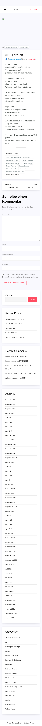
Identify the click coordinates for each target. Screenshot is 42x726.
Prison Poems (11, 166)
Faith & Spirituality (11, 655)
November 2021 (10, 604)
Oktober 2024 (10, 453)
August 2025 (9, 413)
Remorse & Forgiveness (13, 687)
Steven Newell (11, 169)
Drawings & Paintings (12, 647)
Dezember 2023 (10, 498)
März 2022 (9, 587)
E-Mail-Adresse (8, 254)
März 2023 (9, 533)
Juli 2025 (8, 418)
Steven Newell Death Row (15, 171)
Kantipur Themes (29, 723)
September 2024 (11, 458)
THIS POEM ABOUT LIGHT (14, 319)
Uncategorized (10, 704)
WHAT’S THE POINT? (14, 366)
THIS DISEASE (10, 328)
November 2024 (10, 449)
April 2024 (8, 480)
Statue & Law (9, 695)
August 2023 (9, 511)
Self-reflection (10, 691)
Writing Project (10, 709)
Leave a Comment (13, 174)
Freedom (8, 664)
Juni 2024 (8, 471)
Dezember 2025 (10, 400)
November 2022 (10, 551)
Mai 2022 (8, 578)
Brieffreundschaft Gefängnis (20, 157)
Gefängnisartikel (27, 160)
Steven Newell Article (27, 169)
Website (5, 264)
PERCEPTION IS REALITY (25, 373)
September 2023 (11, 507)
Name (4, 244)
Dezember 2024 (10, 444)
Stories (7, 700)
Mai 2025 (8, 426)
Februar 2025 (10, 435)
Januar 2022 (9, 596)
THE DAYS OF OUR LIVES (14, 337)
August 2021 (9, 618)
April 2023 (8, 529)
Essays (7, 651)
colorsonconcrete (11, 47)
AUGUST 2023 (22, 356)
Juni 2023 (8, 520)
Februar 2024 (10, 489)
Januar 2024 (9, 493)
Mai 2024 (8, 475)
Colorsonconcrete (12, 160)
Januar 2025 (9, 440)
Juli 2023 (8, 515)
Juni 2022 (8, 573)
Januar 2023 (9, 542)
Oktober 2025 (10, 404)
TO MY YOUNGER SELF (13, 324)
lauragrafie (31, 59)
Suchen (9, 295)
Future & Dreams (11, 669)
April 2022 (8, 582)
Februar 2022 (10, 591)
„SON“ (23, 378)
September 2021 (11, 613)
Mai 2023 (8, 524)
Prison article (27, 163)
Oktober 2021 (10, 609)
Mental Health (10, 678)
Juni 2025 (8, 422)
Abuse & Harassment (12, 638)
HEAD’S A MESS (11, 333)
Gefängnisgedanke (12, 163)
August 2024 (9, 462)
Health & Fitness (11, 673)
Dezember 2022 (10, 547)
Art (6, 642)
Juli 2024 (8, 466)
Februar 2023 (10, 538)
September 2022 (11, 560)
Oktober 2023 (10, 502)
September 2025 (11, 409)
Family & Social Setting (13, 660)
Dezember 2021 (10, 600)
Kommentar (6, 215)
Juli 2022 (8, 569)
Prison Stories (24, 166)
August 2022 (9, 564)
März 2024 (9, 484)
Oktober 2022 (10, 555)
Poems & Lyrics (12, 153)
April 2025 (8, 431)
